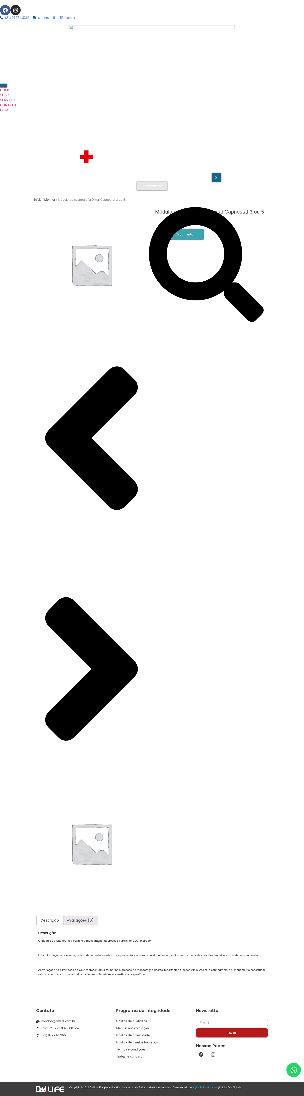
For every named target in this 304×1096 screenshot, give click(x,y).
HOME (5, 90)
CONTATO (8, 105)
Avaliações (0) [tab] (80, 920)
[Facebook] (5, 10)
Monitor (49, 200)
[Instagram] (15, 10)
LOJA (4, 110)
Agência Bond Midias (205, 1087)
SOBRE (5, 95)
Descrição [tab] (50, 920)
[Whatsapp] (293, 1070)
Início (38, 200)
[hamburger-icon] (3, 86)
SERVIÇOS (8, 100)
